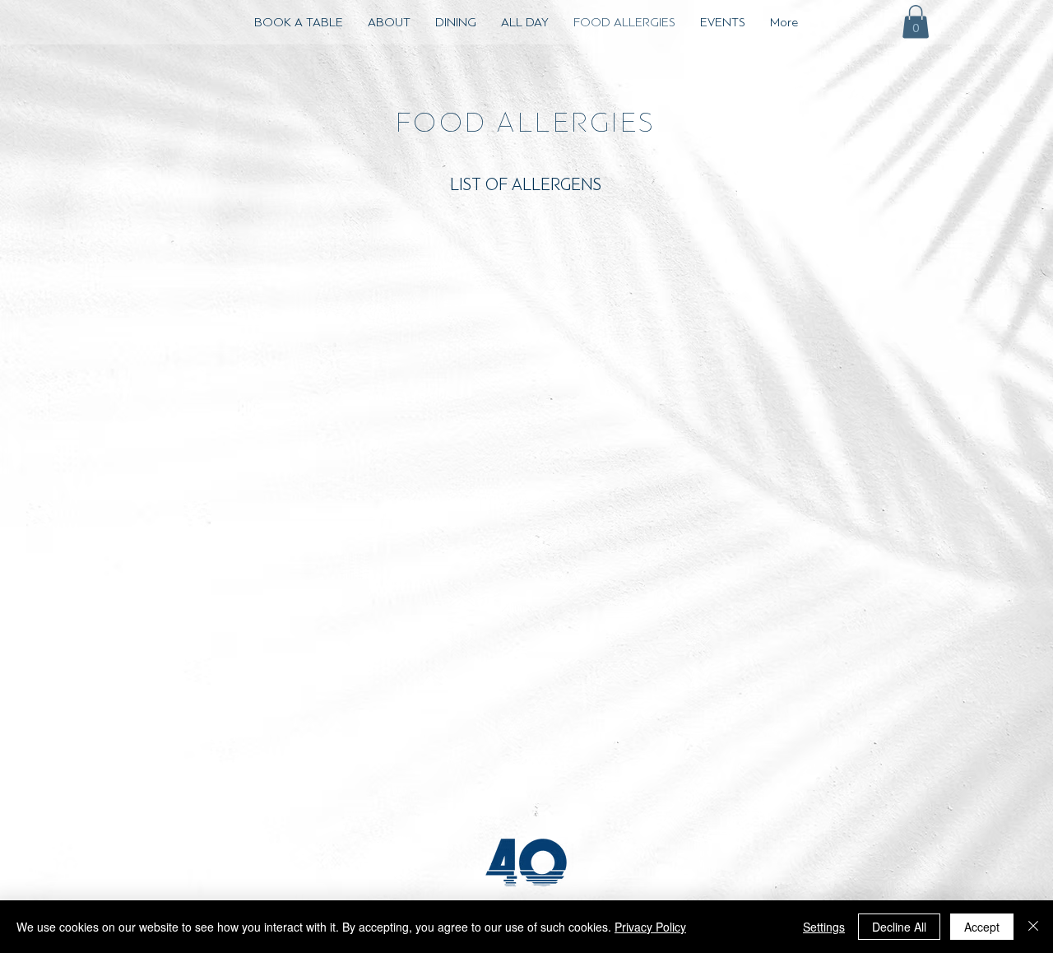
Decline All (899, 926)
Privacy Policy (650, 926)
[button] (916, 22)
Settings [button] (824, 926)
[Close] (1033, 926)
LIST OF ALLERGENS (525, 184)
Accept (982, 926)
